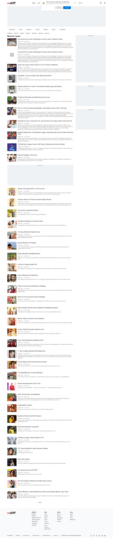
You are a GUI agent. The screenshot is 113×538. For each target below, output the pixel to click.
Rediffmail (34, 514)
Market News (60, 517)
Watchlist (59, 519)
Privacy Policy (26, 535)
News (20, 29)
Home (33, 3)
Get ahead (62, 29)
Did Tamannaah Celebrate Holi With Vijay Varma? (35, 481)
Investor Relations (46, 535)
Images (22, 33)
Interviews (34, 33)
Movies (46, 29)
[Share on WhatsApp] (91, 535)
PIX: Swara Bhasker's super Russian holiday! (33, 448)
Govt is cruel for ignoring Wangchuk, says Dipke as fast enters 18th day (42, 108)
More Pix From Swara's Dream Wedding (31, 297)
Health (71, 514)
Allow (67, 7)
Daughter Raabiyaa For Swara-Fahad (30, 221)
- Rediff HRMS (34, 521)
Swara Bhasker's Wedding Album (29, 254)
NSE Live (59, 516)
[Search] (101, 3)
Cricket (38, 29)
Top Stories (12, 29)
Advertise (18, 535)
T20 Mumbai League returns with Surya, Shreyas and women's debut (41, 144)
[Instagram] (99, 535)
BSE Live (59, 514)
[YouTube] (102, 535)
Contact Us (55, 535)
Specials (41, 33)
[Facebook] (96, 535)
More (80, 3)
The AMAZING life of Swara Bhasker (30, 373)
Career (71, 517)
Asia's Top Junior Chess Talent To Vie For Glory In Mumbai (38, 65)
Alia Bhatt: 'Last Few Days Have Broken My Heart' (35, 76)
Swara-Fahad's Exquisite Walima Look (31, 329)
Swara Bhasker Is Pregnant (27, 243)
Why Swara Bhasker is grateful (28, 427)
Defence (16, 33)
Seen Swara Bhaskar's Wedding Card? (31, 340)
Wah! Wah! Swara (24, 459)
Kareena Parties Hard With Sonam (29, 416)
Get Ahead (46, 523)
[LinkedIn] (105, 535)
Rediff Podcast (47, 528)
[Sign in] (104, 3)
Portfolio (59, 521)
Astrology (46, 527)
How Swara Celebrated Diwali (28, 210)
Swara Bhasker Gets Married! (28, 275)
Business (29, 29)
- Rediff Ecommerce (36, 519)
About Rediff (10, 535)
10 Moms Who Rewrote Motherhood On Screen (34, 97)
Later (58, 7)
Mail (39, 3)
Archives (47, 33)
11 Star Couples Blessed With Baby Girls (31, 351)
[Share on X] (94, 535)
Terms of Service (35, 535)
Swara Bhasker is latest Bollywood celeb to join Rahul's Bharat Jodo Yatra (43, 492)
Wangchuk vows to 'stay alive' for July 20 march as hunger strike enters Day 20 (45, 121)
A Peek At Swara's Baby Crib (27, 264)
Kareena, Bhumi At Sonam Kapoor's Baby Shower (34, 199)
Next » (40, 502)
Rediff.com (67, 535)
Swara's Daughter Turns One (27, 155)
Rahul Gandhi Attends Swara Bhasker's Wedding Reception (38, 308)
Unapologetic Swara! (25, 405)
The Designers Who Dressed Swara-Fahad (32, 362)
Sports (54, 29)
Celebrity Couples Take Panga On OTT (31, 438)
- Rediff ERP (34, 525)
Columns (27, 33)
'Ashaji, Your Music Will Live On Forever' (31, 189)
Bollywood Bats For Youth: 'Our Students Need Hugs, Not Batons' (40, 86)
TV (75, 3)
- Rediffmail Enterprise (36, 517)
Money (71, 516)
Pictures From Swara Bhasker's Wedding (32, 286)
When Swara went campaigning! (29, 394)
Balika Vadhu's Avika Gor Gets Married (31, 318)
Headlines (10, 33)
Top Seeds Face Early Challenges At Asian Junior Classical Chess (40, 39)
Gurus (45, 525)
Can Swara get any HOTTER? (28, 470)
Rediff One (34, 516)
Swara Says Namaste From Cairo (29, 383)
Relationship (72, 519)
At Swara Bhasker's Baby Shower (29, 232)
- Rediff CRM (34, 523)
